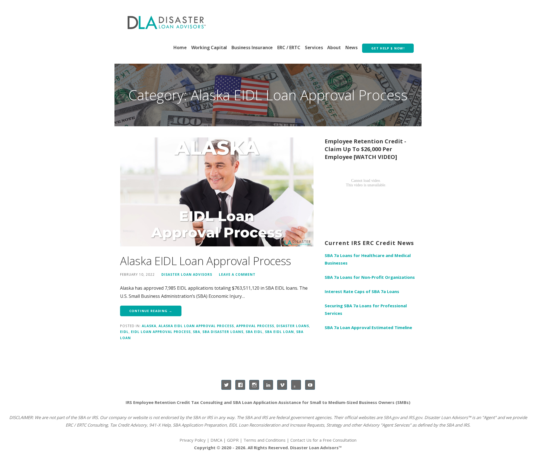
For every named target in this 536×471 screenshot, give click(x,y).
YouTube (310, 385)
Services (314, 47)
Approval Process (255, 325)
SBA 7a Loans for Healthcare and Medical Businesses (368, 259)
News (351, 47)
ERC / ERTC (288, 47)
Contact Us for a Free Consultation (323, 440)
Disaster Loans (292, 325)
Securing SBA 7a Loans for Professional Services (366, 309)
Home (179, 47)
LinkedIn (268, 385)
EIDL (124, 331)
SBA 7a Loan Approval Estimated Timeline (368, 327)
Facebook (240, 385)
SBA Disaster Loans (222, 331)
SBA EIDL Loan (279, 331)
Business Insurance (252, 47)
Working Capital (209, 47)
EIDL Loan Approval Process (161, 331)
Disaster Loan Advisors (186, 274)
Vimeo (282, 385)
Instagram (254, 385)
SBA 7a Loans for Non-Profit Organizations (370, 277)
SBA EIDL (254, 331)
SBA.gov (391, 417)
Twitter (226, 385)
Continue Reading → (150, 311)
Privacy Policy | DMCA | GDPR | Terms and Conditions (233, 440)
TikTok (296, 385)
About (334, 47)
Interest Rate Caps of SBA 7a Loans (362, 291)
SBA (196, 331)
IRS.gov (415, 417)
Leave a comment (237, 274)
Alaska (149, 325)
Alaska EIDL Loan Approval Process (205, 260)
